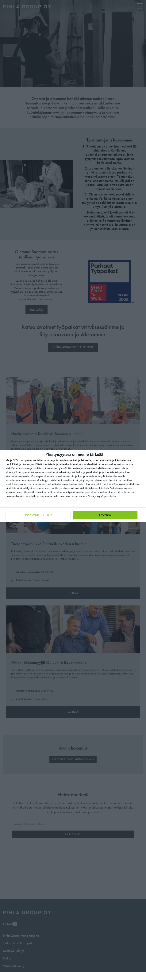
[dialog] (73, 486)
